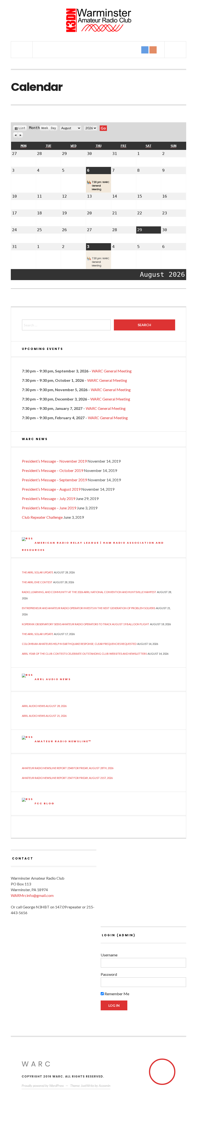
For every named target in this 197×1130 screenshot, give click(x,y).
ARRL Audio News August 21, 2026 (44, 715)
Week (44, 128)
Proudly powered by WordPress (43, 1085)
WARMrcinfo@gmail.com (32, 895)
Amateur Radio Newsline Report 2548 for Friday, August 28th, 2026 (67, 768)
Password (109, 974)
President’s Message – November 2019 (54, 461)
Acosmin (104, 1085)
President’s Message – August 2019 (51, 489)
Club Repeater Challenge (42, 517)
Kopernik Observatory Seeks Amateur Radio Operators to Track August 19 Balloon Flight (85, 624)
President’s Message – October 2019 (52, 470)
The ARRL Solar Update (37, 572)
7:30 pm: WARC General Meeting (100, 185)
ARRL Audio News (53, 679)
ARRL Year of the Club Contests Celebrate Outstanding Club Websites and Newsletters (84, 653)
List (21, 128)
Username (109, 955)
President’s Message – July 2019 (48, 498)
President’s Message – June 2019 (49, 508)
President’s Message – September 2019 (54, 479)
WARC (37, 1064)
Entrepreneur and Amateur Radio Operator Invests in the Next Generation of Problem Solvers (88, 608)
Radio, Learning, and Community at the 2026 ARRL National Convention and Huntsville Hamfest (89, 592)
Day (53, 128)
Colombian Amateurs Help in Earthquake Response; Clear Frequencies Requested (79, 643)
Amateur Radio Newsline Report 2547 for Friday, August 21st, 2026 (67, 777)
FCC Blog (45, 803)
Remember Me (116, 993)
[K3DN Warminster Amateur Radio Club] (98, 20)
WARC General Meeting (112, 371)
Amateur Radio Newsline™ (63, 741)
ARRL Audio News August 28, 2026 (44, 705)
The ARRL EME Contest (37, 582)
